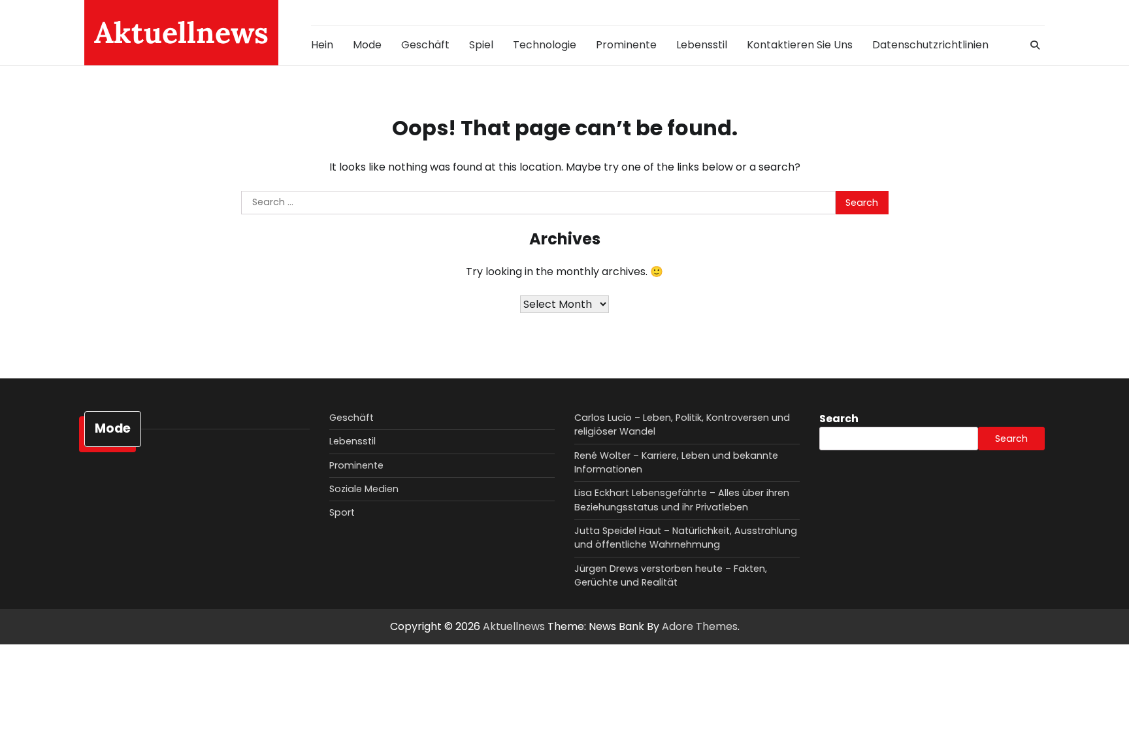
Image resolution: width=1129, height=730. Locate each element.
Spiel (481, 44)
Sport (342, 512)
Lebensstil (701, 44)
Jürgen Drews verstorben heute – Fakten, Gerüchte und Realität (670, 575)
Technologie (544, 44)
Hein (322, 44)
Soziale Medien (364, 488)
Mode (367, 44)
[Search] (1035, 45)
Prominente (626, 44)
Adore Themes (700, 626)
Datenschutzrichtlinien (930, 44)
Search (839, 418)
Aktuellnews (181, 32)
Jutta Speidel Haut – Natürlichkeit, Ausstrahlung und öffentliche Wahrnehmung (685, 537)
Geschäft (425, 44)
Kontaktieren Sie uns (800, 44)
